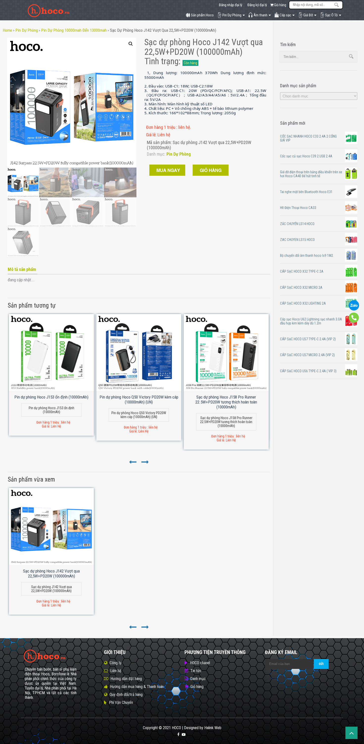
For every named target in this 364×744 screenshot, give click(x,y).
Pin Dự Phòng (231, 15)
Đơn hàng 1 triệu (161, 127)
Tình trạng (161, 61)
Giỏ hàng (279, 5)
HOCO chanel (200, 662)
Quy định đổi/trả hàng (126, 694)
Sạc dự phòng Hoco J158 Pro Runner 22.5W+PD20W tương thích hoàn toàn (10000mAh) (226, 402)
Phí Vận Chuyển (121, 702)
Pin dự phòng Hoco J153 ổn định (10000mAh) (51, 397)
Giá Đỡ (308, 15)
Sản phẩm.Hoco (202, 15)
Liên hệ (115, 670)
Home (7, 30)
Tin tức (196, 670)
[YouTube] (183, 734)
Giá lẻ (151, 134)
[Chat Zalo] (354, 309)
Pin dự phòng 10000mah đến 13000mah (74, 30)
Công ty (116, 662)
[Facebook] (178, 734)
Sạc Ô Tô (331, 15)
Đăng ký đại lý (257, 5)
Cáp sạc (285, 15)
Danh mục (198, 678)
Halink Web (212, 727)
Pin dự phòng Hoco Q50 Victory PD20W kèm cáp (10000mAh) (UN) (139, 399)
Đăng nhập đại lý (230, 5)
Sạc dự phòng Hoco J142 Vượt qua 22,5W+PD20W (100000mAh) (163, 30)
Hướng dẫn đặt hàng (126, 678)
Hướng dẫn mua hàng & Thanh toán (137, 686)
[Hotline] (354, 322)
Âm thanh (260, 15)
